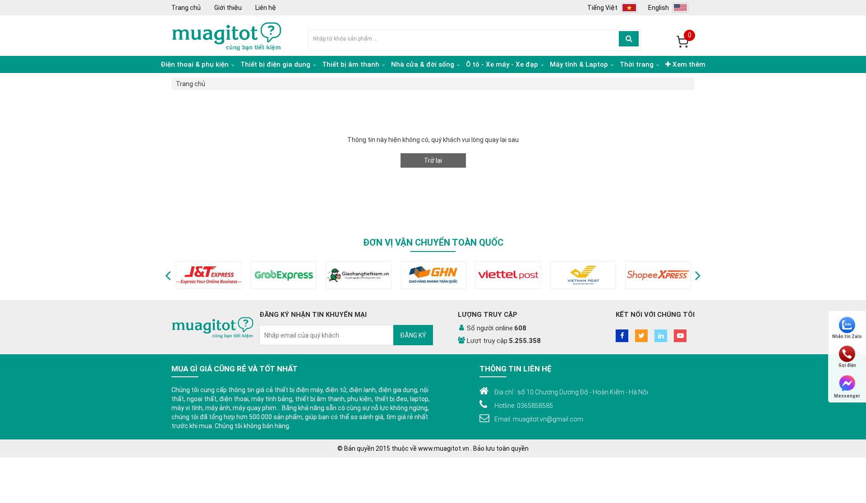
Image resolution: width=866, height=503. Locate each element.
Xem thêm (688, 64)
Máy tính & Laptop (580, 64)
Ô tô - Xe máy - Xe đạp (503, 64)
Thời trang (637, 64)
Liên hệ (265, 7)
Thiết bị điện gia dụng (276, 64)
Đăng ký (413, 335)
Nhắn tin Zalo (847, 336)
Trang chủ (186, 7)
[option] (208, 275)
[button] (168, 275)
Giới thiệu (228, 7)
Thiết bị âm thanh (351, 64)
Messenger (847, 395)
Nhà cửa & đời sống (423, 64)
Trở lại (433, 160)
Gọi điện (847, 365)
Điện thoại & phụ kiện (195, 64)
